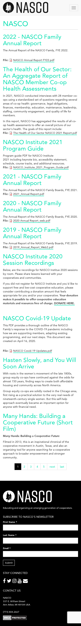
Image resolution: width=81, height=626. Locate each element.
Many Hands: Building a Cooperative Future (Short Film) (38, 422)
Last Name (10, 535)
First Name (10, 521)
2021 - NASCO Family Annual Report (32, 180)
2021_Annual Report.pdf (28, 194)
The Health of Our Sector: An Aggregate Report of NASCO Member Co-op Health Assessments (37, 79)
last (62, 466)
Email (7, 548)
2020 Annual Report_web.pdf (31, 220)
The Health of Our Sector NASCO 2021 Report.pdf (45, 133)
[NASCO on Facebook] (5, 581)
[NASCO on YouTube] (20, 581)
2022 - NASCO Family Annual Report (32, 40)
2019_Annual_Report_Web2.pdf (33, 247)
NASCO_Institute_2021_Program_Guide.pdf (41, 167)
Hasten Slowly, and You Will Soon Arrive (39, 363)
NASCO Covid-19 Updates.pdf (32, 351)
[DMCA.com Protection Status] (15, 617)
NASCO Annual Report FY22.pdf (33, 60)
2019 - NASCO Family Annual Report (32, 233)
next (52, 466)
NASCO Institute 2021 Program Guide (33, 145)
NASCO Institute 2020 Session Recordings (33, 259)
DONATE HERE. (64, 303)
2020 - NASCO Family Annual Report (32, 206)
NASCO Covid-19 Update (37, 318)
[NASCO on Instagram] (15, 581)
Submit (9, 562)
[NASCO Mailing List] (26, 581)
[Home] (25, 7)
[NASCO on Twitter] (9, 581)
